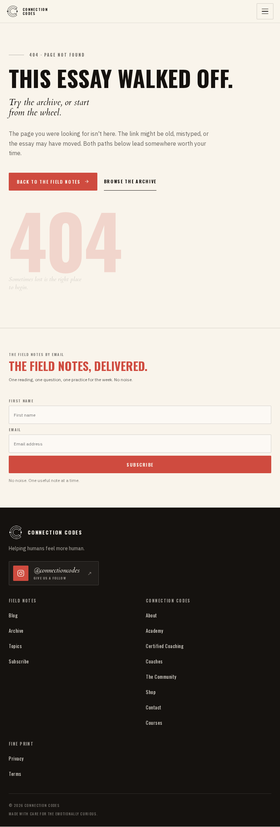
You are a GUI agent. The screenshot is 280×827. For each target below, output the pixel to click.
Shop (151, 692)
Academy (154, 630)
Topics (15, 646)
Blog (13, 615)
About (151, 615)
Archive (16, 630)
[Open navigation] (265, 11)
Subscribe (19, 661)
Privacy (16, 758)
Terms (15, 773)
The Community (161, 676)
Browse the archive (130, 181)
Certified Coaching (164, 646)
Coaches (154, 661)
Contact (154, 707)
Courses (154, 722)
